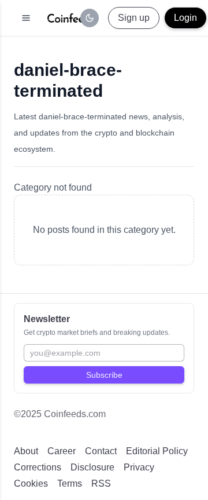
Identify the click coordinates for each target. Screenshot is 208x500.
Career (61, 451)
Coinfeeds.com (75, 414)
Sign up (134, 18)
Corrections (37, 467)
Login (185, 18)
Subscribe (104, 374)
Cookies (31, 483)
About (26, 451)
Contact (101, 451)
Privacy (139, 467)
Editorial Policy (157, 451)
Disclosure (92, 467)
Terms (69, 483)
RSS (101, 483)
